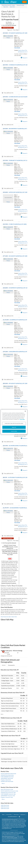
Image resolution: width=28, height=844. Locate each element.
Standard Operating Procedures (8, 583)
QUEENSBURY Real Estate (7, 778)
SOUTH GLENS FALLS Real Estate (8, 773)
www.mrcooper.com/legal (12, 837)
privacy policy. (22, 419)
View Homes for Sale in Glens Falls (9, 616)
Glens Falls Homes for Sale (7, 789)
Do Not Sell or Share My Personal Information (14, 423)
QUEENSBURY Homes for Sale (8, 795)
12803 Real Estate (5, 806)
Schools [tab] (4, 665)
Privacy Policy (9, 814)
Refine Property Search (7, 27)
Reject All (14, 427)
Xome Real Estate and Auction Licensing (9, 819)
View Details (17, 47)
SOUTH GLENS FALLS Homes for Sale (9, 791)
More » (2, 714)
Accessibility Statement (12, 816)
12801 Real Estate (5, 805)
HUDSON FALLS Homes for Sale (8, 792)
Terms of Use (16, 814)
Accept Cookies (14, 431)
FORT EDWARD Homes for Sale (8, 794)
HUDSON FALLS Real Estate (7, 775)
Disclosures (22, 814)
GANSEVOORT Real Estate (7, 781)
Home (3, 814)
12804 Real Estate (5, 808)
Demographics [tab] (11, 665)
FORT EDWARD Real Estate (7, 776)
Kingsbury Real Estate (6, 779)
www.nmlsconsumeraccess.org (8, 836)
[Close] (25, 411)
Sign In (24, 1)
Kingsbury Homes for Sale (7, 797)
